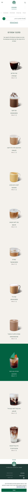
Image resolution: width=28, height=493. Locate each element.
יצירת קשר (21, 475)
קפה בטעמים (18, 13)
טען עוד (14, 459)
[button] (25, 2)
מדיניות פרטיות (9, 475)
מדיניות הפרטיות (21, 487)
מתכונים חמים (12, 13)
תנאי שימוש (10, 477)
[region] (14, 486)
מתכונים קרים (5, 13)
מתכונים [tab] (14, 8)
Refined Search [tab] (14, 22)
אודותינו (22, 473)
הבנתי (14, 490)
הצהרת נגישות (10, 473)
